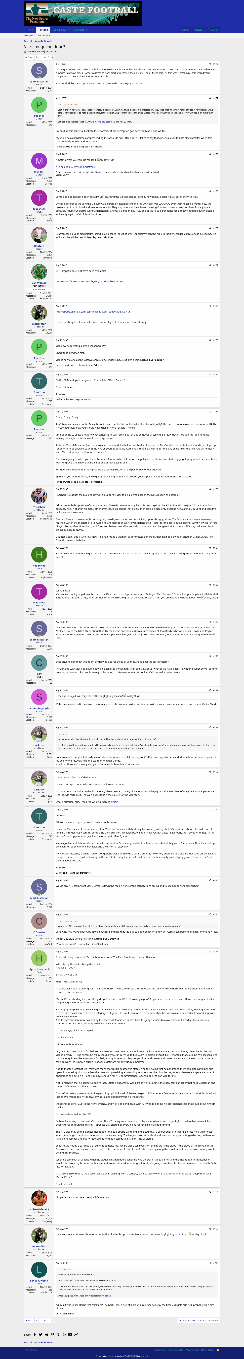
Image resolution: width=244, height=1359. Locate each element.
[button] (68, 30)
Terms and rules (175, 1349)
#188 (215, 584)
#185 (215, 411)
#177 (215, 98)
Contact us (159, 1349)
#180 (215, 228)
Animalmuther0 (34, 51)
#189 (215, 622)
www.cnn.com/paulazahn (103, 83)
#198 (215, 1191)
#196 (215, 914)
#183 (215, 340)
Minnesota (47, 257)
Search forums (44, 35)
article (114, 801)
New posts (29, 35)
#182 (215, 306)
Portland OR (46, 1292)
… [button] (40, 57)
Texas (49, 220)
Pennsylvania (46, 298)
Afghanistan (46, 577)
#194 (215, 809)
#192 (215, 727)
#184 (215, 374)
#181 (215, 265)
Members (78, 29)
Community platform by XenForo (122, 1356)
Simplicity (32, 1349)
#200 (215, 1263)
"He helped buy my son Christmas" (76, 166)
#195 (215, 880)
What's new (59, 29)
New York (48, 944)
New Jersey (47, 404)
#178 (215, 154)
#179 (215, 191)
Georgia (48, 183)
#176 (215, 64)
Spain (49, 757)
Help (203, 1349)
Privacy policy (192, 1349)
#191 (215, 690)
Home (30, 29)
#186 (215, 489)
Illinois (49, 719)
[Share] (210, 64)
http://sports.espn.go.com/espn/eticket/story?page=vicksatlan (91, 311)
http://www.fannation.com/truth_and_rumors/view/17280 (89, 281)
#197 (215, 951)
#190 (215, 656)
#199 (215, 1228)
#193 (215, 771)
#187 (215, 547)
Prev (30, 57)
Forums (43, 29)
